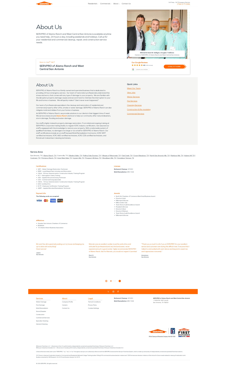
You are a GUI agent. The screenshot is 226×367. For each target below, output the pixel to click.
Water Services (133, 97)
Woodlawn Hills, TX (109, 158)
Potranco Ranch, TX (48, 158)
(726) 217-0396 (183, 4)
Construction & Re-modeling (139, 109)
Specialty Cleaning (42, 321)
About (115, 3)
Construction (40, 314)
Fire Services (132, 101)
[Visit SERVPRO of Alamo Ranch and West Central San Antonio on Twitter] (108, 291)
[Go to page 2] (113, 281)
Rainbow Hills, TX (177, 156)
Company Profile (67, 302)
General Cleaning (41, 324)
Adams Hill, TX (189, 156)
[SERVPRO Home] (44, 3)
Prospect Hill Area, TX (93, 158)
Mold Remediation (42, 308)
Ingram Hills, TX (78, 158)
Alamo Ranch (61, 116)
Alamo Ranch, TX (50, 156)
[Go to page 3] (115, 281)
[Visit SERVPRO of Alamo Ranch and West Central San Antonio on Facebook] (118, 291)
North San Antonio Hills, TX (159, 156)
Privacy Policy (92, 305)
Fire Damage (40, 305)
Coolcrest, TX (35, 158)
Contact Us (126, 4)
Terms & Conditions (94, 302)
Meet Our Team (134, 88)
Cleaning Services (134, 105)
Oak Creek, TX (127, 156)
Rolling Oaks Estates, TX (92, 156)
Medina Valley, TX (75, 156)
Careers (64, 305)
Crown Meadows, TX (141, 156)
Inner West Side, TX (64, 158)
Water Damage (41, 302)
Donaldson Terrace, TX (125, 158)
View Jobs (131, 92)
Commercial (105, 3)
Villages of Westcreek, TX (111, 156)
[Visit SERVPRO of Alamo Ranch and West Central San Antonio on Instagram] (113, 291)
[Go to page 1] (111, 281)
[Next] (119, 280)
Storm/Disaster (41, 311)
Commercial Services (135, 114)
